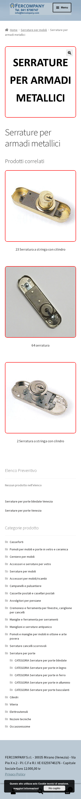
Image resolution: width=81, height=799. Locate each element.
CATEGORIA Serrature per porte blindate (41, 660)
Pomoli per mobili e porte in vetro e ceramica (39, 549)
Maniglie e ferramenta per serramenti (34, 619)
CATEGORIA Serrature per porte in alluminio (42, 682)
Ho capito (54, 788)
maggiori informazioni (26, 788)
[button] (69, 52)
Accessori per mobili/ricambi (28, 578)
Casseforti (16, 542)
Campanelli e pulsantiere (25, 586)
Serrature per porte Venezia (23, 510)
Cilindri (14, 697)
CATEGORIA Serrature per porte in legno (40, 668)
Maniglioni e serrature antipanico (31, 627)
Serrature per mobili (34, 30)
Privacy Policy (15, 774)
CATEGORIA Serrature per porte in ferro (40, 675)
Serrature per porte (22, 653)
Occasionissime (20, 726)
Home (13, 30)
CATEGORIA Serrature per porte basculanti (42, 690)
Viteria (14, 704)
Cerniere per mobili (22, 557)
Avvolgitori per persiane (25, 601)
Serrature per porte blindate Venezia (29, 501)
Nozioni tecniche (20, 719)
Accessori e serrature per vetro (30, 564)
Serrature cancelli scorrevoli (28, 646)
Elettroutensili (19, 712)
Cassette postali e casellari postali (32, 593)
